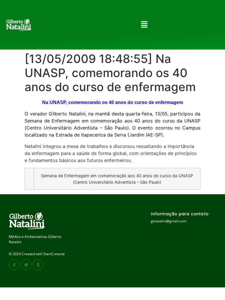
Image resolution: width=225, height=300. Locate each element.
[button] (144, 24)
